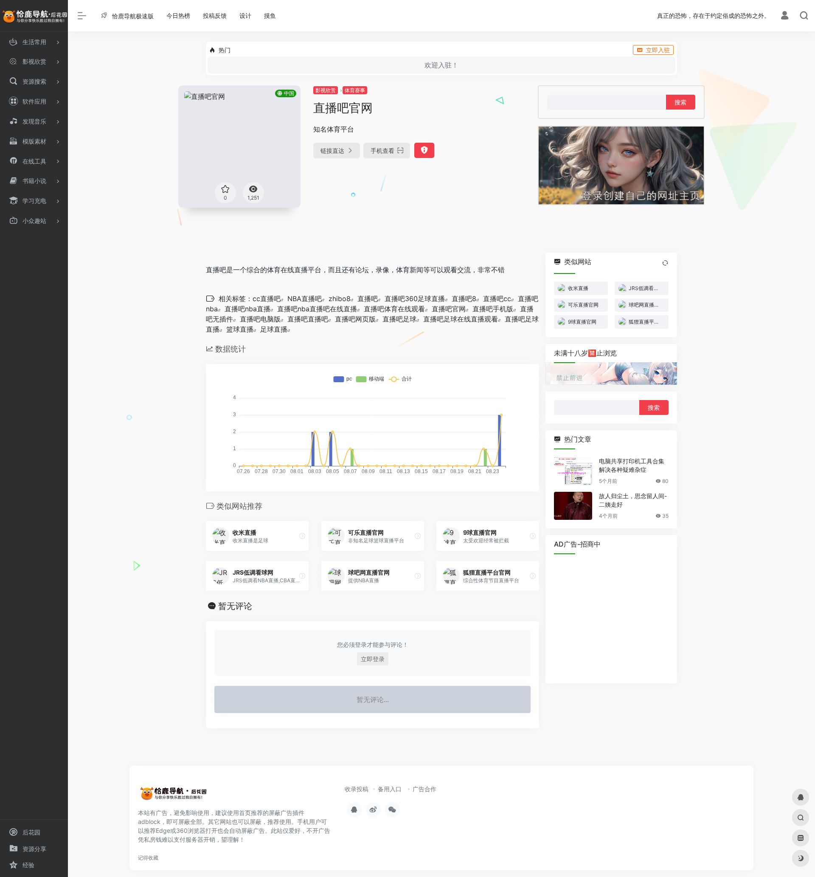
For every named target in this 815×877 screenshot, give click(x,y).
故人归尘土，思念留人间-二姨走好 (633, 500)
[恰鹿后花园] (176, 795)
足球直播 (273, 329)
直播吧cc (497, 298)
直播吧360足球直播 (415, 298)
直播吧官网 (449, 309)
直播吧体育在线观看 (394, 309)
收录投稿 (356, 788)
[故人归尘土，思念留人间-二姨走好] (573, 506)
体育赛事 (355, 90)
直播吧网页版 (355, 319)
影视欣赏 (325, 90)
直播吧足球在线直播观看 (460, 319)
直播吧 (367, 298)
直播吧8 (464, 298)
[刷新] (665, 263)
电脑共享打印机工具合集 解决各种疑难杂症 (631, 465)
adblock (149, 821)
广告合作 (424, 788)
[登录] (784, 16)
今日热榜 (178, 15)
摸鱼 (270, 15)
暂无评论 (235, 606)
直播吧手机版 (492, 309)
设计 (245, 15)
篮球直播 (239, 329)
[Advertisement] (611, 617)
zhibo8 (340, 298)
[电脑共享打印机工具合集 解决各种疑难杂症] (573, 471)
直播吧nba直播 (247, 309)
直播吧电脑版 (260, 319)
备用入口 (390, 788)
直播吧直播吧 (307, 319)
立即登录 (373, 659)
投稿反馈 (215, 15)
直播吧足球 (399, 319)
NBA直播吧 (304, 298)
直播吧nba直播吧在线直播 (317, 309)
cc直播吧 (267, 298)
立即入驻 (658, 50)
